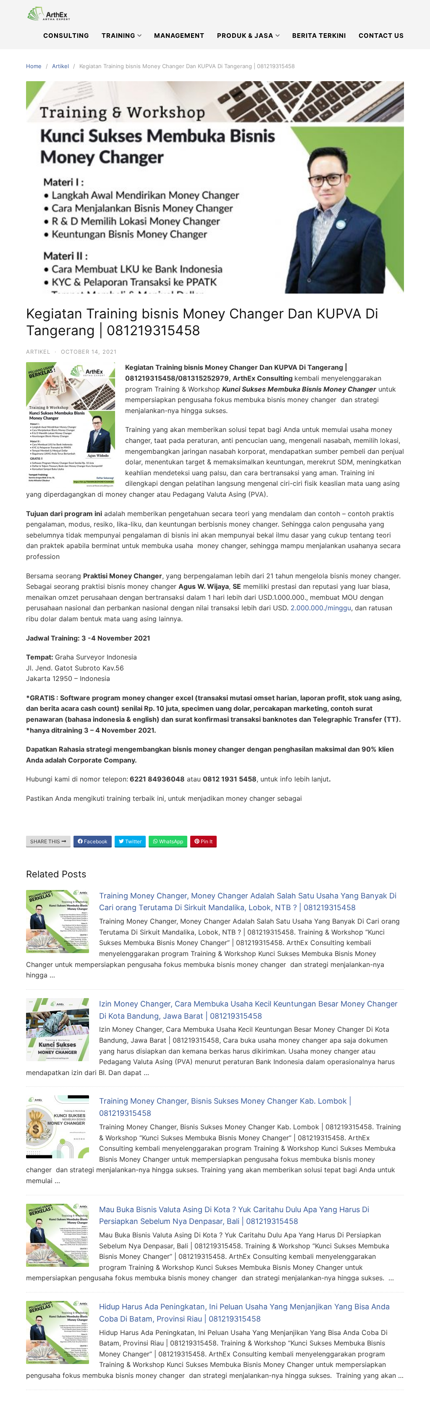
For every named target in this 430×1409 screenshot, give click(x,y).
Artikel (60, 66)
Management (179, 36)
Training (118, 36)
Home (34, 66)
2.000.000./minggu (321, 608)
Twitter (133, 841)
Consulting (66, 36)
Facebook (95, 841)
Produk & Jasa (245, 36)
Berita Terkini (319, 36)
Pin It (205, 841)
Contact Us (381, 36)
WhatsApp (170, 841)
